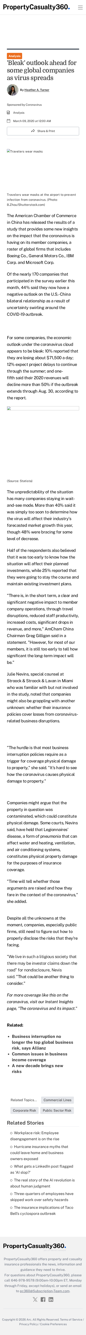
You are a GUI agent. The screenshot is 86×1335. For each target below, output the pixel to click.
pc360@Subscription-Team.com (45, 1291)
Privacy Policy (28, 1324)
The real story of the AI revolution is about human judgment (42, 1183)
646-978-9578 (22, 1280)
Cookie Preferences (53, 1324)
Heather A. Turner (36, 90)
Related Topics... (24, 1100)
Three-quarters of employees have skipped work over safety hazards (41, 1196)
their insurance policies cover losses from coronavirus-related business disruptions (42, 714)
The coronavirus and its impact (47, 1008)
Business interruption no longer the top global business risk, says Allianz (42, 1042)
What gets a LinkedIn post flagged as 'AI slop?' (41, 1169)
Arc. (29, 1319)
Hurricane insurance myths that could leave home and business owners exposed (39, 1152)
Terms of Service (71, 1319)
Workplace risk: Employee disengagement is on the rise (34, 1136)
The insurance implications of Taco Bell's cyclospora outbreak (41, 1210)
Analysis (14, 56)
